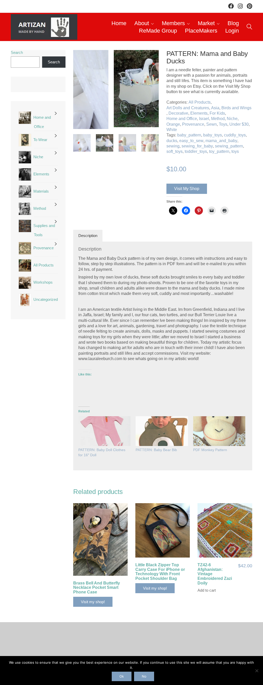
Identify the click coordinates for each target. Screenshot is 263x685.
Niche (232, 118)
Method (218, 118)
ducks (171, 140)
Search (17, 52)
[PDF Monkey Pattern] (219, 431)
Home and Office (181, 118)
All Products (200, 102)
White (171, 129)
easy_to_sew (191, 140)
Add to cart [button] (207, 590)
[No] (256, 670)
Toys (223, 124)
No (144, 676)
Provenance (193, 124)
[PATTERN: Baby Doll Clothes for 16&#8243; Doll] (104, 431)
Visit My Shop (186, 188)
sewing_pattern (229, 146)
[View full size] (80, 58)
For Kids (217, 113)
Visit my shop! (93, 602)
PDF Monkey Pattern (210, 450)
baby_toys (212, 135)
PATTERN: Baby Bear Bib (156, 450)
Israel (204, 118)
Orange (173, 124)
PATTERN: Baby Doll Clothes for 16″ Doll (101, 452)
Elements (199, 113)
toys (235, 151)
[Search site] (249, 27)
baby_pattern (189, 135)
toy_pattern (219, 151)
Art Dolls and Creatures (187, 108)
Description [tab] (87, 235)
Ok (121, 676)
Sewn (211, 124)
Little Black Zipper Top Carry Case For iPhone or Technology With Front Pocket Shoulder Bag (160, 572)
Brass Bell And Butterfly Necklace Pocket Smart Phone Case (96, 587)
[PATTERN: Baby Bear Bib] (162, 431)
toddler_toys (196, 151)
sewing (173, 146)
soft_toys (174, 151)
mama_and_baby (221, 140)
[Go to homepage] (44, 27)
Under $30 (239, 124)
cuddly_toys (235, 135)
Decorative (178, 113)
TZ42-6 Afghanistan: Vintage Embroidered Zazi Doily (215, 574)
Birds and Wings (236, 108)
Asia (215, 108)
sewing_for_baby (197, 146)
